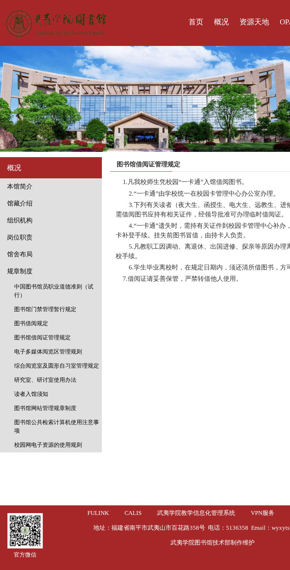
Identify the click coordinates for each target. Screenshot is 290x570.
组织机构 (20, 220)
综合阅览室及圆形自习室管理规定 (56, 366)
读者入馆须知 (31, 394)
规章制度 (20, 271)
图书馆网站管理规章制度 (45, 408)
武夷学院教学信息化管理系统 (196, 513)
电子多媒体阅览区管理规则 (48, 352)
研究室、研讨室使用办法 (45, 380)
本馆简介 (20, 186)
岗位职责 (20, 237)
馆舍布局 (20, 254)
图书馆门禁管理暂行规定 (45, 309)
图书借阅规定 (31, 323)
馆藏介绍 (20, 203)
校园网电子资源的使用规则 (48, 445)
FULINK (98, 513)
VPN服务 (262, 513)
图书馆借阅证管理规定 (42, 337)
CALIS (132, 513)
